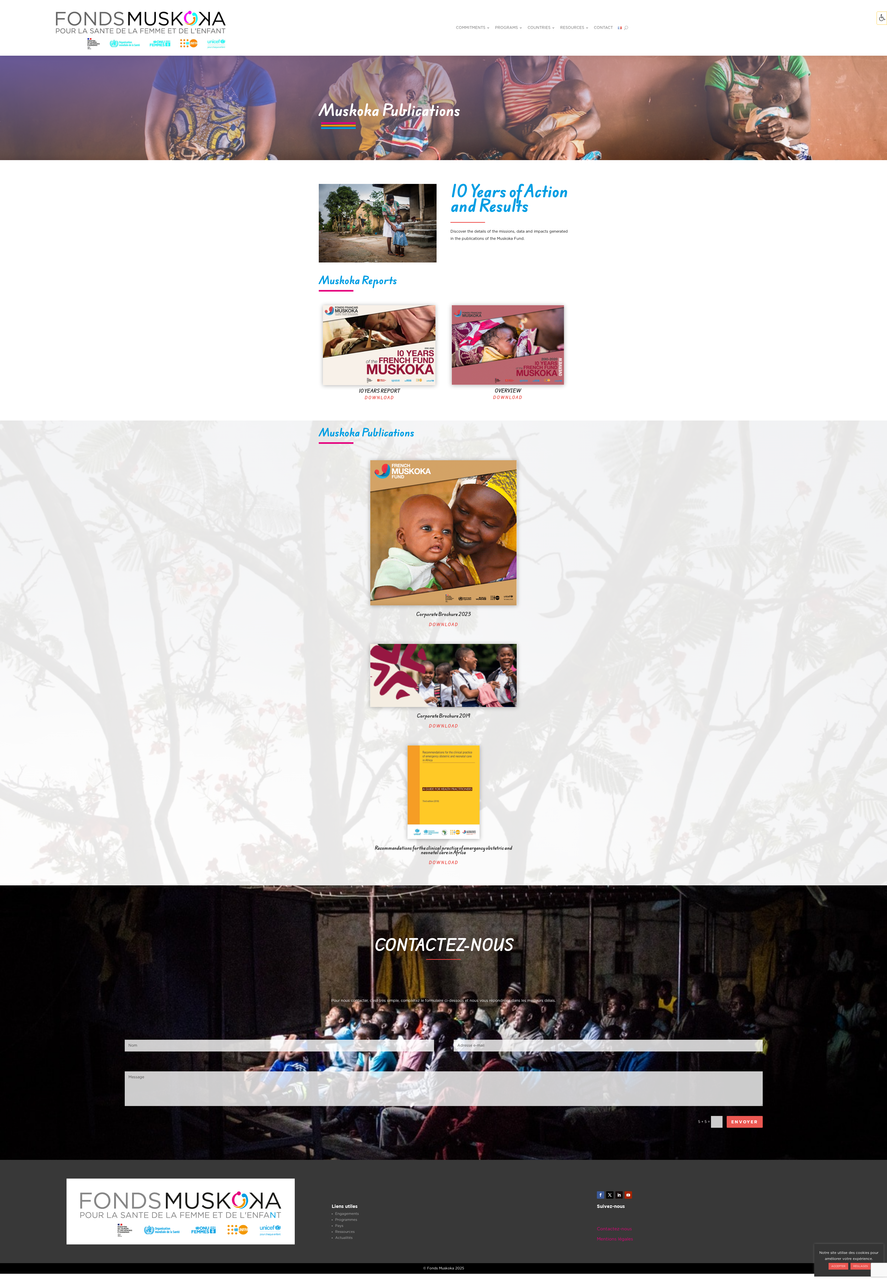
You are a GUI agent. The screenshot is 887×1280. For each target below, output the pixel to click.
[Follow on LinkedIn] (619, 1195)
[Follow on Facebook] (600, 1195)
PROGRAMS (506, 28)
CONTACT (603, 28)
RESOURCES (572, 28)
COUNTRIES (539, 28)
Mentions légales (615, 1239)
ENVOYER (744, 1121)
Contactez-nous (614, 1229)
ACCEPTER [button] (838, 1266)
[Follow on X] (610, 1195)
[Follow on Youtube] (628, 1195)
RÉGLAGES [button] (860, 1266)
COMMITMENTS (470, 28)
